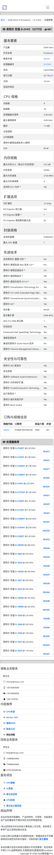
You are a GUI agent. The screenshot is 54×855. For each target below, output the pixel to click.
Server (47, 58)
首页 (3, 19)
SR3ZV (6, 429)
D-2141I (47, 64)
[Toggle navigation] (48, 7)
